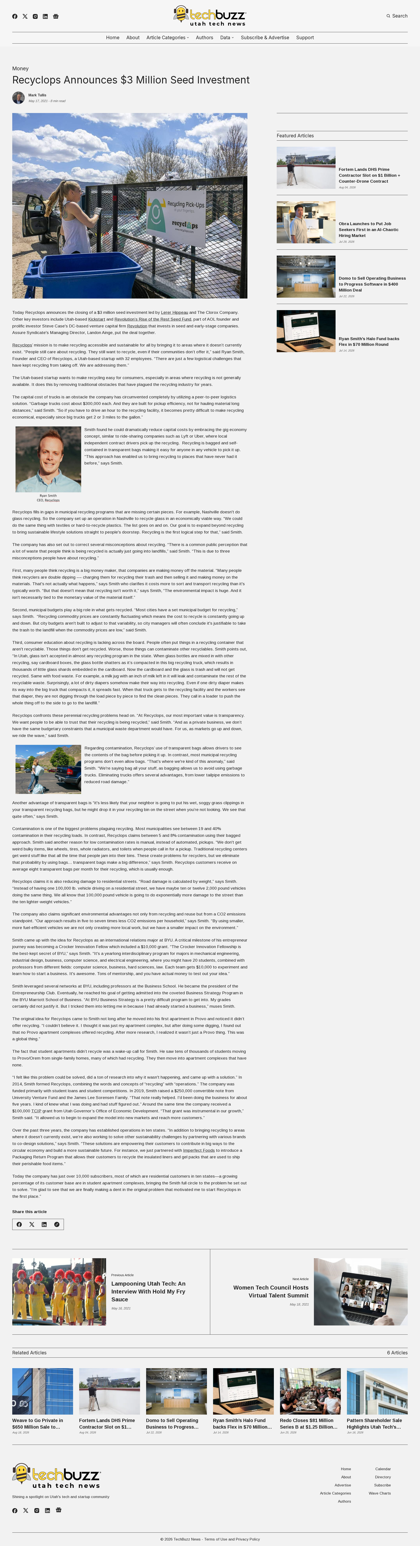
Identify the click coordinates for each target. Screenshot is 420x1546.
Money (20, 68)
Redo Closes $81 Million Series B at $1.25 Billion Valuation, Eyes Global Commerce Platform (306, 1424)
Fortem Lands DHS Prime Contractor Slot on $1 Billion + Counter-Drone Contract (369, 175)
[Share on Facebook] (19, 1224)
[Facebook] (15, 16)
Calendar (383, 1469)
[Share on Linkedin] (44, 1224)
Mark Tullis (37, 95)
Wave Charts (380, 1493)
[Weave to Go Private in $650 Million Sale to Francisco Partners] (42, 1391)
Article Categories (335, 1493)
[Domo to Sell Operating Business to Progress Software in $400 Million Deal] (176, 1391)
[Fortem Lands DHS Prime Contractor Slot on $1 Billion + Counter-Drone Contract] (109, 1391)
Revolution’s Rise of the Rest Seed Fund (152, 319)
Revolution (137, 326)
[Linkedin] (45, 16)
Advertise (343, 1485)
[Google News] (56, 16)
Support (305, 37)
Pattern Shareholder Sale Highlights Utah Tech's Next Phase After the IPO (374, 1424)
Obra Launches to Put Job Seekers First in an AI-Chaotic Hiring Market (369, 229)
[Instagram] (35, 16)
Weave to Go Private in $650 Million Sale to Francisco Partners (37, 1424)
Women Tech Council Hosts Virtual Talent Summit (271, 1292)
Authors (204, 37)
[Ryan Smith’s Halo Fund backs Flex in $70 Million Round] (243, 1391)
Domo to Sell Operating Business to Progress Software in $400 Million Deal (372, 284)
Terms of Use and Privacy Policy (232, 1539)
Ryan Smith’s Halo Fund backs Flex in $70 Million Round (369, 341)
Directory (383, 1477)
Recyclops (22, 345)
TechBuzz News (187, 1539)
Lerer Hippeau (174, 312)
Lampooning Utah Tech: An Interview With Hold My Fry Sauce (148, 1291)
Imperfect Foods (199, 1150)
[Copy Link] (57, 1224)
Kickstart (96, 319)
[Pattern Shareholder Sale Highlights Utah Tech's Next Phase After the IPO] (377, 1391)
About (133, 37)
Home (112, 37)
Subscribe (382, 1485)
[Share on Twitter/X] (32, 1224)
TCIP (36, 1111)
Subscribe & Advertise (265, 37)
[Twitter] (25, 16)
